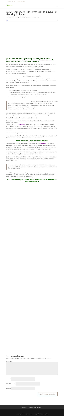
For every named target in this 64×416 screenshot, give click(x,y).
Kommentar (10, 361)
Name (8, 379)
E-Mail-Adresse (10, 384)
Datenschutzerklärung (35, 407)
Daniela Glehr (12, 17)
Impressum (24, 407)
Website (8, 388)
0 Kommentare (35, 17)
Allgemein (27, 17)
